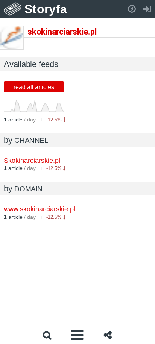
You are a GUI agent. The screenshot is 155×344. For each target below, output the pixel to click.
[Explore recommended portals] (132, 9)
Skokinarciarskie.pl (32, 160)
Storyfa (45, 9)
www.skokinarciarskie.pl (39, 209)
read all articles (34, 87)
